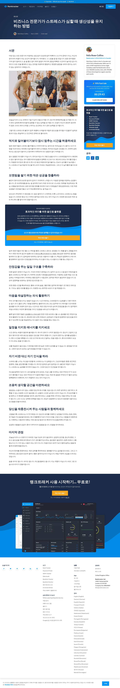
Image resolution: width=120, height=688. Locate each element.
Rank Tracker (47, 568)
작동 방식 (32, 6)
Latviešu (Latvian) (79, 655)
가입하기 (110, 6)
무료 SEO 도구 (47, 615)
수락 (105, 683)
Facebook (4, 568)
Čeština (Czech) (78, 633)
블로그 (47, 6)
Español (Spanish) (79, 602)
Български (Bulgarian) (81, 630)
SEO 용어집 (46, 609)
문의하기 (98, 568)
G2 (37, 568)
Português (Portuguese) (81, 619)
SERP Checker (47, 573)
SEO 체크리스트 (48, 585)
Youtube (10, 568)
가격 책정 (40, 6)
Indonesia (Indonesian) (81, 650)
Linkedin (30, 568)
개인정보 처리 (8, 684)
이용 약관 (77, 568)
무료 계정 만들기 (43, 238)
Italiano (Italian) (79, 607)
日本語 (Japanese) (79, 610)
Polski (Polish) (78, 616)
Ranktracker (11, 6)
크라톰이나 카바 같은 (33, 314)
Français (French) (79, 605)
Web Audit (46, 576)
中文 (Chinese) (78, 627)
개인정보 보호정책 (79, 571)
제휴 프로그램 (47, 603)
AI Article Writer (48, 587)
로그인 (101, 6)
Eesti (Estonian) (78, 641)
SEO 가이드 (46, 612)
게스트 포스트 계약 (49, 617)
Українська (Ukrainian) (81, 667)
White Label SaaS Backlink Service (53, 598)
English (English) (79, 596)
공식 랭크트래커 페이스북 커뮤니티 (17, 568)
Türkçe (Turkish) (79, 624)
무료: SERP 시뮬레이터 (50, 590)
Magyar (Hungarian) (80, 647)
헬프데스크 (77, 589)
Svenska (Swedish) (79, 622)
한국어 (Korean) (79, 669)
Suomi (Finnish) (78, 644)
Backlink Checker (48, 579)
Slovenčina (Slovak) (80, 661)
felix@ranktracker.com (102, 587)
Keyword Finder (48, 571)
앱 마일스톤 (77, 586)
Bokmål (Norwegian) (80, 672)
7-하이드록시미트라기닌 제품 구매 (47, 254)
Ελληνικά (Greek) (79, 638)
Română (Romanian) (80, 658)
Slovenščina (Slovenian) (81, 664)
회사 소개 (98, 571)
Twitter (24, 568)
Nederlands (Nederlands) (81, 613)
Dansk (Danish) (78, 636)
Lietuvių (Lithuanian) (80, 653)
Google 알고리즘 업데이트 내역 (52, 620)
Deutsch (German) (79, 599)
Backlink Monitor (48, 582)
